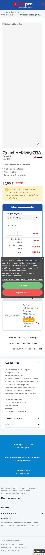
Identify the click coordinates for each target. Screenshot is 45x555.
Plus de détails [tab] (12, 363)
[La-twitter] (2, 530)
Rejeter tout (22, 292)
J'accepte (22, 285)
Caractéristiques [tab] (13, 418)
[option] (22, 85)
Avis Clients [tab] (10, 424)
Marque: (5, 156)
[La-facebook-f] (15, 530)
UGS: (4, 159)
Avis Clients (39, 551)
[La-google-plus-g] (11, 530)
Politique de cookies (11, 279)
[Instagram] (7, 530)
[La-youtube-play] (20, 530)
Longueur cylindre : (14, 214)
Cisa (12, 156)
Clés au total (11, 225)
